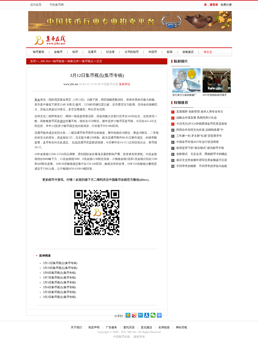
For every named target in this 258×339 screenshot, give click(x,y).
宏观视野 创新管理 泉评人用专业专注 (199, 111)
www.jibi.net (70, 84)
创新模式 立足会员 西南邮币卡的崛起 (201, 153)
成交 (63, 121)
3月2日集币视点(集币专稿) (59, 296)
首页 (33, 61)
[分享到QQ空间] (128, 315)
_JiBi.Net (44, 61)
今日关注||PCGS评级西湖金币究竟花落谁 (201, 123)
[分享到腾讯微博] (140, 315)
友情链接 (164, 327)
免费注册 (226, 4)
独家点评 (73, 61)
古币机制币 (132, 51)
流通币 (92, 51)
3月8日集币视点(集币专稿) (59, 272)
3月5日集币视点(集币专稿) (59, 282)
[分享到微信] (153, 315)
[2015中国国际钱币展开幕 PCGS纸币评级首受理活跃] (217, 80)
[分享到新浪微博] (134, 315)
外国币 (153, 51)
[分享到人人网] (146, 315)
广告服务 (111, 327)
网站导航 (181, 327)
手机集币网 (57, 4)
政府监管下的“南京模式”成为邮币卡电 (200, 147)
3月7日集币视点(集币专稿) (59, 277)
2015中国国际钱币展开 (215, 95)
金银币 (58, 51)
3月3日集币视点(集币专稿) (59, 292)
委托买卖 (129, 327)
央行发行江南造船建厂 (184, 95)
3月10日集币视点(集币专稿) (60, 267)
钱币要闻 (38, 51)
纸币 (75, 51)
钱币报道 (58, 61)
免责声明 (94, 327)
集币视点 (87, 61)
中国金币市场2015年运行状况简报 (197, 141)
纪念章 (110, 51)
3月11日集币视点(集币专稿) (60, 263)
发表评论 (124, 84)
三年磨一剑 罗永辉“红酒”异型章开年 (199, 135)
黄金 (37, 99)
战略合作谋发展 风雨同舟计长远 (196, 117)
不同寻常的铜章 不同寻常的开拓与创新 (201, 166)
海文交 (208, 51)
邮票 (170, 51)
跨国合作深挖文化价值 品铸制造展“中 (200, 129)
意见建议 (146, 327)
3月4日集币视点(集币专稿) (59, 287)
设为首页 (36, 4)
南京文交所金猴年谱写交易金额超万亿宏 (201, 160)
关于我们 (76, 327)
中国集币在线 (109, 84)
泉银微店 (188, 51)
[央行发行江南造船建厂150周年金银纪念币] (187, 80)
